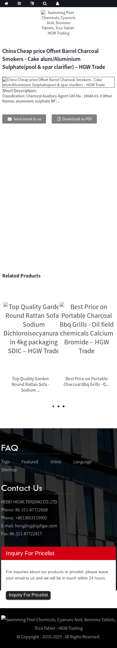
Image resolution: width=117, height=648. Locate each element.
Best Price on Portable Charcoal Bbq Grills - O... (87, 381)
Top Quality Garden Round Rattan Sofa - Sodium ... (30, 384)
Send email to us (27, 119)
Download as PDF (77, 119)
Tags (5, 461)
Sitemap (9, 469)
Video (56, 461)
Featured (30, 461)
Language (83, 461)
